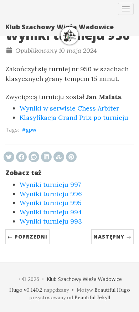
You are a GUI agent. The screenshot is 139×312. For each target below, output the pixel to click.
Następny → (112, 236)
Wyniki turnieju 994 (51, 212)
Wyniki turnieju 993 (51, 221)
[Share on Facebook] (21, 157)
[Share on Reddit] (34, 157)
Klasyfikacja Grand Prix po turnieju (74, 117)
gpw (31, 129)
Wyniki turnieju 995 (51, 203)
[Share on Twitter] (9, 157)
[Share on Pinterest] (71, 157)
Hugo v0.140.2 (25, 290)
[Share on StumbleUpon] (58, 157)
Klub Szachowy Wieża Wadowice (59, 26)
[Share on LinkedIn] (46, 157)
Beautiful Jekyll (92, 297)
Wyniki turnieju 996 (51, 194)
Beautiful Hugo (112, 290)
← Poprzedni (27, 236)
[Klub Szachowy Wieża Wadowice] (69, 36)
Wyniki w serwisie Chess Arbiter (69, 108)
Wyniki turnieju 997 (50, 184)
